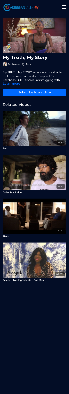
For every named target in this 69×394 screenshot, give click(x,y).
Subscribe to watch (32, 92)
